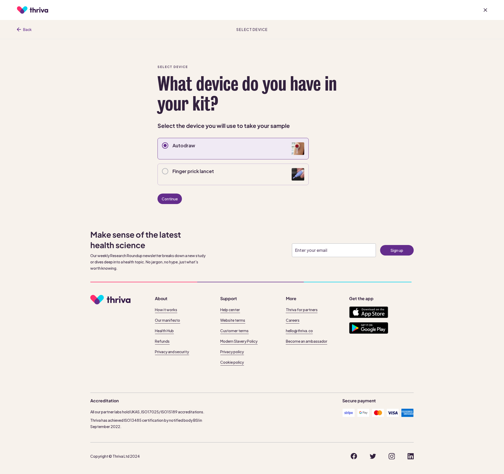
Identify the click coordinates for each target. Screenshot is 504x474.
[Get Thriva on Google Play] (368, 328)
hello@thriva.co (299, 330)
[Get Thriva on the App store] (368, 312)
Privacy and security (172, 351)
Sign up (397, 250)
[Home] (32, 10)
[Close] (485, 10)
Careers (293, 320)
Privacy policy (232, 351)
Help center (230, 309)
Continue (170, 198)
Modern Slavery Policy (239, 341)
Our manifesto (167, 320)
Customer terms (234, 330)
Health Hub (164, 330)
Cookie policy (232, 362)
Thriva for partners (302, 309)
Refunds (162, 341)
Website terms (232, 320)
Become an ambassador (306, 341)
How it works (166, 309)
